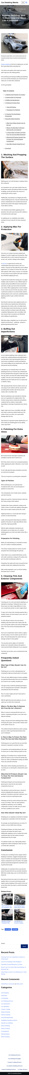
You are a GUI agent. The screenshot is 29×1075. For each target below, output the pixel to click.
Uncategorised (5, 1031)
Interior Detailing (5, 1025)
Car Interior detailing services (14, 1066)
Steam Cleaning (5, 1028)
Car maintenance (5, 1003)
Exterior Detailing (10, 9)
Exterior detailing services (9, 1069)
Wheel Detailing (5, 1036)
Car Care (7, 929)
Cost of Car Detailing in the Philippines (11, 961)
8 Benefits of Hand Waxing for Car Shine (11, 964)
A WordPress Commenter (7, 984)
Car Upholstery (5, 1006)
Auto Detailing (5, 992)
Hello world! (19, 984)
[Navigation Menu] (23, 2)
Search (3, 943)
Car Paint (14, 929)
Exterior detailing (5, 64)
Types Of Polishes (11, 107)
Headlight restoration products (9, 1020)
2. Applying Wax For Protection (13, 97)
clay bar (4, 263)
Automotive (4, 995)
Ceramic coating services (14, 1062)
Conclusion (8, 148)
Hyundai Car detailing (7, 1023)
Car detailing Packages (14, 1058)
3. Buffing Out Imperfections (12, 100)
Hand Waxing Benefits (7, 1017)
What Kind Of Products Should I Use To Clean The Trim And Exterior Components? (16, 139)
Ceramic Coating (5, 1009)
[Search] (26, 2)
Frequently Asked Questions (12, 118)
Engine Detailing (5, 1012)
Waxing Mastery (5, 1034)
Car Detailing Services (7, 1001)
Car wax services (22, 1069)
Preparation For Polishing (13, 110)
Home (3, 9)
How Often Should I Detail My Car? (15, 144)
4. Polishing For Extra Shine (12, 103)
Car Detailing (4, 998)
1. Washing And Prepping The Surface (15, 94)
